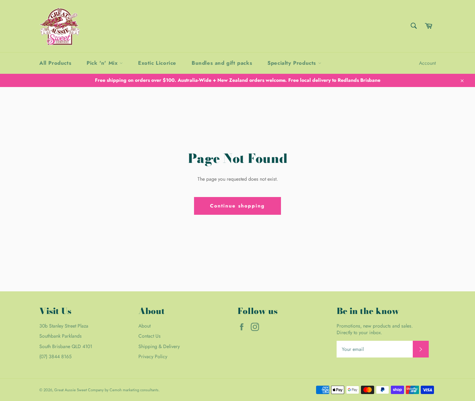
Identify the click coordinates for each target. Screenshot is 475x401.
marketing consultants (141, 390)
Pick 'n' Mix (103, 63)
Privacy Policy (152, 356)
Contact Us (149, 335)
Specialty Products (292, 63)
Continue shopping (237, 205)
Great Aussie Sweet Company (79, 390)
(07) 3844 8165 (55, 356)
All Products (55, 63)
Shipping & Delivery (159, 346)
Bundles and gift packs (222, 63)
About (144, 325)
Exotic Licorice (157, 63)
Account (427, 63)
